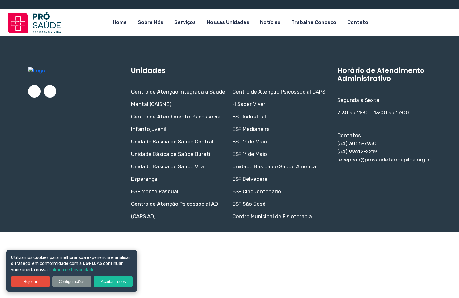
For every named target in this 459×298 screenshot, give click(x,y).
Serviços (185, 22)
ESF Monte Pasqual (154, 191)
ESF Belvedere (250, 179)
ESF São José (249, 204)
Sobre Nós (150, 22)
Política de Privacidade (72, 269)
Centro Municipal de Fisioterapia (272, 216)
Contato (357, 22)
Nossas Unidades (228, 22)
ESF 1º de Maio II (251, 141)
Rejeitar (30, 281)
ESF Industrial (249, 116)
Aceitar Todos (113, 281)
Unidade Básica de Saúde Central (172, 141)
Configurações (72, 281)
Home (120, 22)
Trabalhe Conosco (313, 22)
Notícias (270, 22)
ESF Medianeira (251, 129)
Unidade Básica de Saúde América (274, 166)
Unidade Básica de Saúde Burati (170, 154)
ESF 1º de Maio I (250, 154)
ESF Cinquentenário (256, 191)
